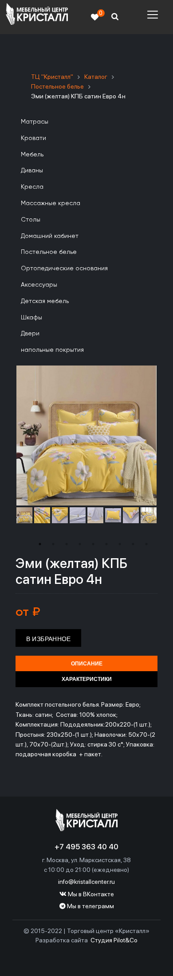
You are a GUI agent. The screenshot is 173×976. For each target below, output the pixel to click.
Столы (30, 220)
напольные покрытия (52, 350)
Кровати (33, 138)
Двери (30, 334)
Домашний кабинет (50, 236)
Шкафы (31, 318)
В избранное (48, 638)
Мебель (32, 155)
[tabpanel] (24, 515)
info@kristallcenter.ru (86, 881)
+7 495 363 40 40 (86, 846)
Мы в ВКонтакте (90, 894)
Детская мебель (45, 301)
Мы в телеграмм (90, 906)
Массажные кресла (50, 203)
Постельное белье (49, 252)
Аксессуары (39, 285)
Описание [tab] (86, 664)
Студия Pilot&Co (114, 940)
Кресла (32, 187)
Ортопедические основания (64, 268)
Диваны (32, 170)
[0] (95, 17)
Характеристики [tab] (87, 679)
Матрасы (34, 122)
